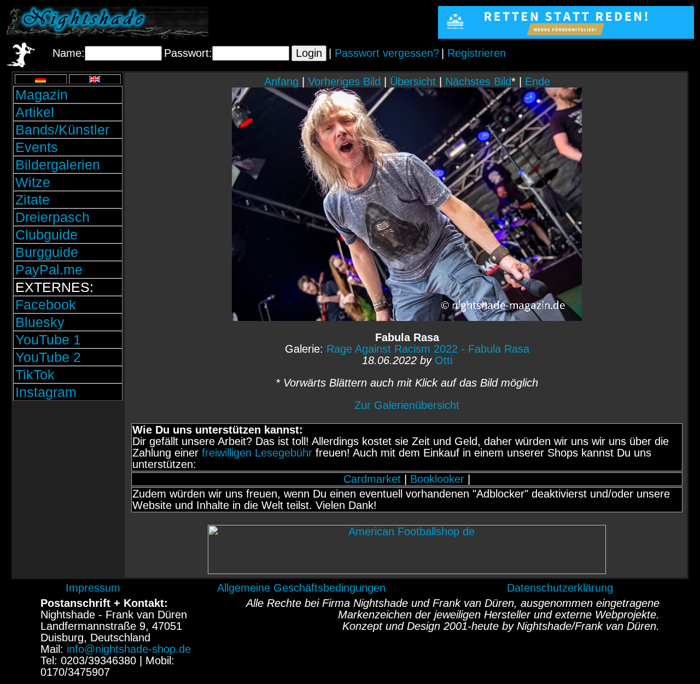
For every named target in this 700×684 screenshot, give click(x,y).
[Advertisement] (68, 477)
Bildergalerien (57, 164)
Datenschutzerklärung (560, 588)
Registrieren (476, 53)
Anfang (281, 81)
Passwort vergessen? (387, 53)
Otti (443, 360)
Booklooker (437, 479)
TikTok (35, 374)
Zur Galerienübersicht (406, 405)
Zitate (32, 199)
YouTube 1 (48, 339)
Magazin (41, 94)
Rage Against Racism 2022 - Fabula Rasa (427, 349)
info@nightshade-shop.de (129, 649)
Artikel (34, 112)
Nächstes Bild (478, 81)
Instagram (46, 392)
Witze (32, 182)
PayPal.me (49, 269)
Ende (537, 81)
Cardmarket (372, 479)
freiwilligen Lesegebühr (257, 453)
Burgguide (46, 252)
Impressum (93, 588)
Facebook (45, 304)
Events (36, 147)
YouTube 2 (48, 357)
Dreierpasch (52, 217)
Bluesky (40, 322)
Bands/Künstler (62, 129)
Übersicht (413, 81)
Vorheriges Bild (344, 81)
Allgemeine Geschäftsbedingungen (301, 588)
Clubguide (46, 234)
